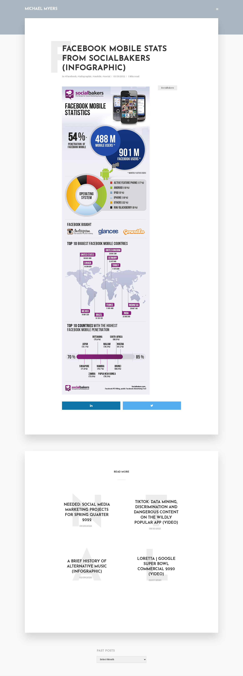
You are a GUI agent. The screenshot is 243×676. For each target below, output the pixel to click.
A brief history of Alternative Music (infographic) (87, 567)
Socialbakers (167, 88)
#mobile (97, 76)
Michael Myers (41, 9)
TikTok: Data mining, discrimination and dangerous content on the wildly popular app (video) (156, 512)
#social (106, 76)
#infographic (85, 76)
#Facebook (71, 76)
